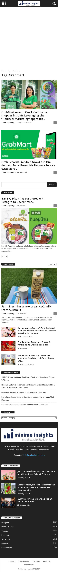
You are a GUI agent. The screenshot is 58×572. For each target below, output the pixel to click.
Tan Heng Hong (7, 122)
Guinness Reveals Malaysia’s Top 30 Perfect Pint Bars (23, 392)
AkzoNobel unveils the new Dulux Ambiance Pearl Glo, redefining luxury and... (35, 358)
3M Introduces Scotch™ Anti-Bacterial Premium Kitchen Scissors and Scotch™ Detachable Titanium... (36, 331)
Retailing (46, 561)
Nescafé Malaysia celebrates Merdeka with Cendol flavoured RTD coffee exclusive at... (36, 487)
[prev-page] (2, 256)
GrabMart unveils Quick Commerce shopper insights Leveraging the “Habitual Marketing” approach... (24, 115)
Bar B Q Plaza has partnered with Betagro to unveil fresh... (23, 200)
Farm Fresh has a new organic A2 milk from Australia (26, 308)
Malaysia (5, 523)
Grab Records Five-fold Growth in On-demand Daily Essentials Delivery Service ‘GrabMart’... (28, 165)
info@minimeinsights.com (34, 455)
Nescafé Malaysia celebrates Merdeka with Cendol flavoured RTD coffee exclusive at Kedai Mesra (28, 386)
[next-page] (6, 256)
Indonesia (5, 535)
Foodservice (29, 565)
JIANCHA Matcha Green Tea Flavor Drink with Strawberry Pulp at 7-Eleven (28, 378)
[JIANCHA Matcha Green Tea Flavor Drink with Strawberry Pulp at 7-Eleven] (8, 475)
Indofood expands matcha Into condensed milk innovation (24, 405)
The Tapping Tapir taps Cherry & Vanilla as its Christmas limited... (33, 343)
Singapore (5, 539)
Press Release (7, 527)
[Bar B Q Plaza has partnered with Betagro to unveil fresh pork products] (29, 226)
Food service (6, 548)
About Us (11, 561)
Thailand (4, 531)
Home (3, 71)
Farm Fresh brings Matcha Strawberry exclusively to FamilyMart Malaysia (27, 398)
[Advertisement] (29, 37)
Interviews (36, 561)
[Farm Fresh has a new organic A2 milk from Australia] (29, 286)
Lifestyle (4, 543)
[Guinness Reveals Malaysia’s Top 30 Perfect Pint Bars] (8, 502)
